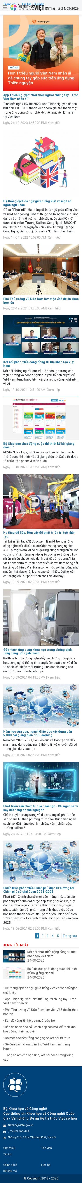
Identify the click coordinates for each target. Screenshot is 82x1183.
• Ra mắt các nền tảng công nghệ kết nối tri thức (36, 1038)
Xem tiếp (54, 123)
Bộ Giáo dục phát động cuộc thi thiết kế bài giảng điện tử (39, 445)
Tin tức (7, 1154)
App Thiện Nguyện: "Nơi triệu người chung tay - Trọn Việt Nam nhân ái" (41, 97)
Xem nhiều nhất (15, 945)
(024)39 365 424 (18, 1131)
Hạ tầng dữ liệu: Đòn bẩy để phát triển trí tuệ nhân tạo (39, 534)
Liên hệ (46, 1165)
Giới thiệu (9, 1148)
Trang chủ (10, 4)
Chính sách (10, 1165)
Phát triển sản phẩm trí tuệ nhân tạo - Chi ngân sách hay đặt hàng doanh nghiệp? (40, 808)
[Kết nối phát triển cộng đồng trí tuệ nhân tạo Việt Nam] (14, 956)
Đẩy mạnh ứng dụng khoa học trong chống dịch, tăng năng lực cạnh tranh (38, 651)
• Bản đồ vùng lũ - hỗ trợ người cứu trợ (29, 1021)
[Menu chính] (3, 7)
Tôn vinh (46, 1148)
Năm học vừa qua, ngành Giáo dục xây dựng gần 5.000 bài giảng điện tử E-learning (37, 733)
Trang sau (70, 936)
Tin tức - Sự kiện (32, 4)
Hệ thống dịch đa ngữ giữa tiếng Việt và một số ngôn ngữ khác (37, 203)
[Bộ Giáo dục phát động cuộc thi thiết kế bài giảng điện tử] (14, 973)
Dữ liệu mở (10, 1171)
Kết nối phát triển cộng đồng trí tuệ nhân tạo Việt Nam (39, 364)
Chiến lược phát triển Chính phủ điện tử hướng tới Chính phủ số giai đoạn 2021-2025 (38, 890)
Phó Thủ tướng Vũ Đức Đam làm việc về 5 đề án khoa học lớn (41, 301)
